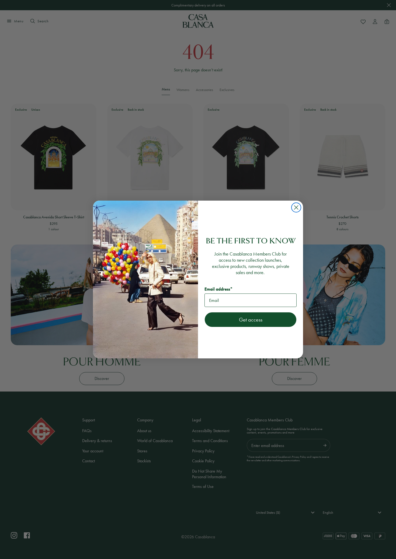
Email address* (218, 289)
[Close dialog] (296, 207)
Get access (250, 319)
